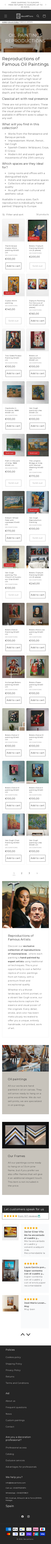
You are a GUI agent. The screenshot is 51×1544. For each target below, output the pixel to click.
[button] (6, 16)
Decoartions (28, 1539)
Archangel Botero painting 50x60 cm (13, 684)
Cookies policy (13, 1357)
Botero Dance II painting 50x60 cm (36, 790)
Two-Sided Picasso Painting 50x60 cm (13, 358)
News (9, 1414)
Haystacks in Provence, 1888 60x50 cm (12, 410)
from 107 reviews (27, 1216)
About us (10, 1401)
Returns (10, 1376)
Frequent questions (16, 1407)
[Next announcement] (46, 5)
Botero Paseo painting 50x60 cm (36, 684)
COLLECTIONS (13, 22)
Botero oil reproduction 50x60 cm (35, 358)
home (4, 22)
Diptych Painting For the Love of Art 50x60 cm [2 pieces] (37, 304)
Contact (10, 1426)
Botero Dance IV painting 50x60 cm (36, 737)
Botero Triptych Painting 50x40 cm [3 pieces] (36, 248)
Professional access (16, 1447)
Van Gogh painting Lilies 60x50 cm (35, 410)
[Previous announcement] (5, 5)
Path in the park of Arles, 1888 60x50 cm (12, 463)
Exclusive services (15, 1460)
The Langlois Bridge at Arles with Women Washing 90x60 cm (36, 465)
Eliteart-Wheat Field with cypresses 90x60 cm (12, 521)
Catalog (10, 1454)
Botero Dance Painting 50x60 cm (12, 632)
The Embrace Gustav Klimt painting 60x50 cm (12, 249)
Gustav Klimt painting (11, 302)
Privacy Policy (13, 1370)
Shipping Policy (14, 1364)
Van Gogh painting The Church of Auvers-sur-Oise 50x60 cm (13, 577)
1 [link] (14, 873)
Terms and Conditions (17, 1383)
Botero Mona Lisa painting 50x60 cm (37, 632)
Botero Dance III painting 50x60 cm (12, 790)
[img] (10, 1216)
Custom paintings (15, 1420)
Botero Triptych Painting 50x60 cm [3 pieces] (36, 575)
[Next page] (37, 873)
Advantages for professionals (21, 1467)
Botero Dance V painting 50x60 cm (12, 737)
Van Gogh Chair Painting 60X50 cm (12, 842)
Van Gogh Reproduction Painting (35, 520)
